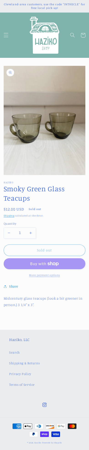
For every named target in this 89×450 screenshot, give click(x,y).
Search (14, 352)
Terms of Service (22, 384)
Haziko (38, 442)
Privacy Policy (20, 374)
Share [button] (13, 286)
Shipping (9, 215)
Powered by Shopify (52, 442)
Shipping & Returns (24, 363)
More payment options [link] (44, 275)
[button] (6, 35)
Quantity (10, 223)
